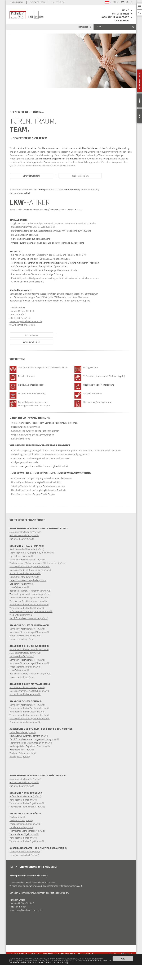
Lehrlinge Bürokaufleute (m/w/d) (25, 851)
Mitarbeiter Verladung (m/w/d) (24, 576)
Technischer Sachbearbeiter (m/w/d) (27, 806)
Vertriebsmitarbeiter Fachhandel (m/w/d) (29, 604)
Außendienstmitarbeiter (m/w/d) (25, 531)
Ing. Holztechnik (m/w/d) (21, 556)
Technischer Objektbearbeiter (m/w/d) (28, 601)
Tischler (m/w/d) (17, 817)
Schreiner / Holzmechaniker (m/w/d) (27, 559)
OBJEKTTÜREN (37, 2)
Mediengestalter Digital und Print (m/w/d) (30, 746)
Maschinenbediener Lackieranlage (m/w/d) (30, 569)
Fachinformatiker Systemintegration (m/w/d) (31, 742)
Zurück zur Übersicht (31, 341)
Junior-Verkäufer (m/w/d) (22, 538)
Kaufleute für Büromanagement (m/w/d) (29, 735)
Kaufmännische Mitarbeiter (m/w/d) (27, 549)
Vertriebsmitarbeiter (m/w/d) (23, 799)
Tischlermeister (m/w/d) (21, 820)
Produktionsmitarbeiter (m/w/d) (25, 573)
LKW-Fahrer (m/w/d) (19, 587)
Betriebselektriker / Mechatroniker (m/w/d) (30, 590)
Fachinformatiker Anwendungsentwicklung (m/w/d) (34, 739)
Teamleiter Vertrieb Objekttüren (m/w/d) (29, 597)
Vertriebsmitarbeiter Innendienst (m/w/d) (29, 649)
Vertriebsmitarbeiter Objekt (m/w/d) (27, 607)
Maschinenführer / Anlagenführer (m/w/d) (30, 566)
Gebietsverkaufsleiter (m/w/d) (24, 535)
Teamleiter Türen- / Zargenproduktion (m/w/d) (32, 552)
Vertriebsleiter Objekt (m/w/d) (24, 834)
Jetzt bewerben (31, 335)
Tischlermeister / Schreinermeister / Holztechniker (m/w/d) (38, 563)
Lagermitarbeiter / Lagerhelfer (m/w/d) (28, 580)
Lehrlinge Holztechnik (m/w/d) (24, 855)
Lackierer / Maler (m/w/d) (22, 583)
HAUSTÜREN (58, 2)
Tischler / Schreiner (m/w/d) (23, 753)
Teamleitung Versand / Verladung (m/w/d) (30, 594)
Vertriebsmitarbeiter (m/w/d (23, 837)
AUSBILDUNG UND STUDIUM (25, 728)
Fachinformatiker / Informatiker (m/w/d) (29, 618)
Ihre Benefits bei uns (80, 175)
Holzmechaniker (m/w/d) (22, 749)
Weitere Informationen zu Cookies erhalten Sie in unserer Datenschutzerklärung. (60, 961)
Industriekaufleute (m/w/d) (23, 732)
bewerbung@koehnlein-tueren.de (26, 321)
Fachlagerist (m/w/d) (20, 756)
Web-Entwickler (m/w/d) (21, 614)
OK (123, 958)
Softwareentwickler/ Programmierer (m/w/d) (31, 611)
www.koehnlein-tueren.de (22, 324)
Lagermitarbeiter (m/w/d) (22, 677)
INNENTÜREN (16, 2)
